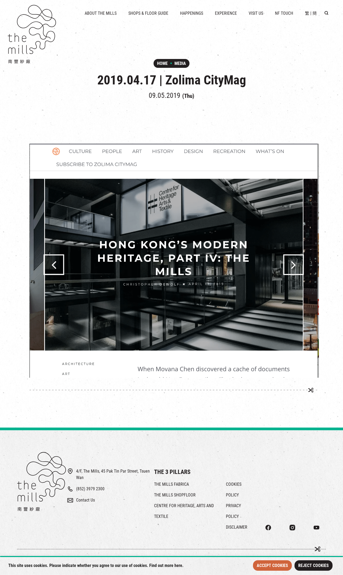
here (178, 565)
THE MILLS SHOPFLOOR (175, 495)
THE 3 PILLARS (172, 472)
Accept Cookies (272, 565)
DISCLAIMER (236, 527)
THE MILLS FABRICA (171, 484)
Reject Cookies (313, 565)
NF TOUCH (284, 13)
